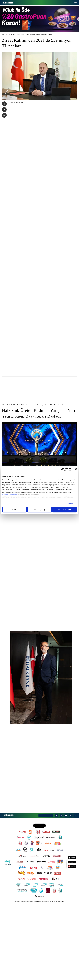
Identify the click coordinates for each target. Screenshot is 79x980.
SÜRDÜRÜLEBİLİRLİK (37, 901)
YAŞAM (50, 901)
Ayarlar (70, 503)
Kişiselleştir (38, 510)
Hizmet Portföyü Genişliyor (23, 371)
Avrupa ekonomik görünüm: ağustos (27, 384)
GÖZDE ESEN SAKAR (21, 407)
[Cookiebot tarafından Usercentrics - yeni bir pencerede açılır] (62, 469)
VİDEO (61, 901)
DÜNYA (46, 901)
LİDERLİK (16, 901)
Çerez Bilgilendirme (10, 495)
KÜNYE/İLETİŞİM (46, 895)
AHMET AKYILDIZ (20, 381)
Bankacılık (20, 34)
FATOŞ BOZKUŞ (19, 368)
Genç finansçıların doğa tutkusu (25, 397)
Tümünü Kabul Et (64, 510)
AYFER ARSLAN (19, 394)
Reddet (14, 510)
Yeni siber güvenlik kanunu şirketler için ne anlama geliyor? (36, 410)
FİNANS (11, 901)
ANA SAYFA (5, 34)
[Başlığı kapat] (76, 469)
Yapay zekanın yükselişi (22, 423)
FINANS (13, 34)
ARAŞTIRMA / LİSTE (25, 901)
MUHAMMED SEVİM (20, 420)
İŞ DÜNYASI (5, 901)
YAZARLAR (56, 901)
